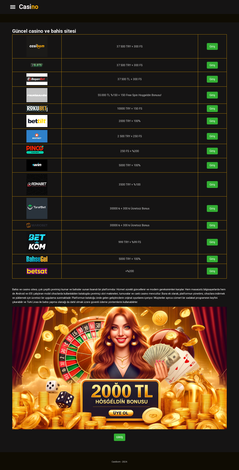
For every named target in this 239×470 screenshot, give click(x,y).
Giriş (212, 46)
